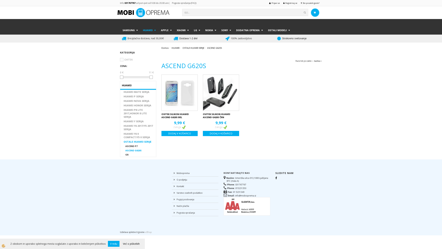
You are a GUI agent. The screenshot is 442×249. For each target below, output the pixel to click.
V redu (113, 243)
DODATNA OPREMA (248, 30)
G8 (126, 154)
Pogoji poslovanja (185, 199)
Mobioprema (183, 173)
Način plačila (183, 206)
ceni (309, 60)
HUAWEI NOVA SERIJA (136, 101)
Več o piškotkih (131, 243)
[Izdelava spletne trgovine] (148, 232)
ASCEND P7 (131, 146)
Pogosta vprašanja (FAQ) (184, 2)
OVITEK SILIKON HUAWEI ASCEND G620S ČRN (216, 116)
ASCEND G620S (133, 150)
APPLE (165, 30)
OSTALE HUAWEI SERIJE (137, 141)
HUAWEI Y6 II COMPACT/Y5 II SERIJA (137, 135)
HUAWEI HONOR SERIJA (137, 105)
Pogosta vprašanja (186, 212)
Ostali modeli (277, 30)
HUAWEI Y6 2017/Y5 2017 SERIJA (138, 127)
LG (195, 30)
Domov (165, 48)
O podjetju (182, 179)
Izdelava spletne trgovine (132, 232)
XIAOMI (181, 30)
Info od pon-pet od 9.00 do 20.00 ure (144, 2)
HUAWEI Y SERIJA (134, 121)
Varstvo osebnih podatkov (190, 192)
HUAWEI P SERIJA (134, 96)
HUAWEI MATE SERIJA (136, 92)
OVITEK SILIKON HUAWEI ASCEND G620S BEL (175, 116)
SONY (224, 30)
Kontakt (180, 186)
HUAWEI (148, 30)
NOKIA (209, 30)
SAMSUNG (129, 30)
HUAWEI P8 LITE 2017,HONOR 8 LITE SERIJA (135, 113)
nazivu (317, 60)
